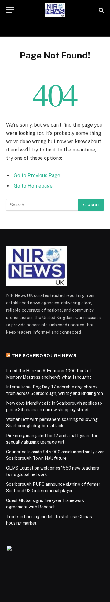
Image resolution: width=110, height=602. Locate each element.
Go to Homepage (33, 186)
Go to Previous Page (37, 175)
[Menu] (10, 10)
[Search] (100, 10)
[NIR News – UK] (55, 10)
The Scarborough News (44, 355)
